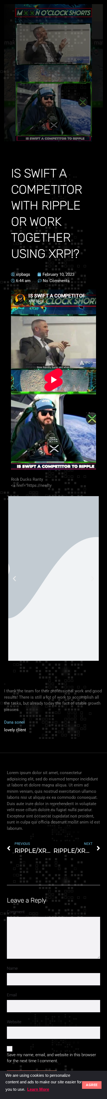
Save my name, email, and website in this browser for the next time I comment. (51, 1057)
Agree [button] (92, 1085)
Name (12, 968)
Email (12, 995)
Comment (16, 911)
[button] (14, 578)
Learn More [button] (38, 1089)
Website (14, 1021)
